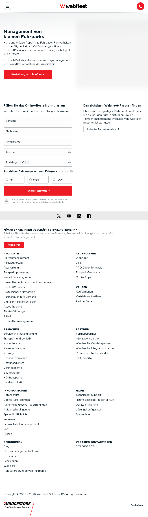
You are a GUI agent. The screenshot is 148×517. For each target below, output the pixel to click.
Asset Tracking (13, 306)
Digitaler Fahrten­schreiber (20, 301)
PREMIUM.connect (15, 287)
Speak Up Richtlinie (15, 414)
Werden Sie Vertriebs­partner (93, 343)
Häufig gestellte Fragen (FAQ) (95, 399)
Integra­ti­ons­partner (88, 338)
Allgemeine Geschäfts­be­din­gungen (25, 404)
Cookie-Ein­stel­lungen (17, 399)
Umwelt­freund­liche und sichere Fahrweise (29, 282)
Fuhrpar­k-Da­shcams (88, 272)
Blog (6, 446)
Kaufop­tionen (84, 291)
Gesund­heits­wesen (15, 358)
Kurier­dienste (12, 343)
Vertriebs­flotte (13, 367)
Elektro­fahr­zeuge (14, 311)
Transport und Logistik (17, 338)
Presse (8, 433)
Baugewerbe (12, 372)
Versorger (10, 353)
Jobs (7, 429)
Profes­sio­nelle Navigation (19, 292)
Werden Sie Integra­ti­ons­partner (95, 348)
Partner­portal (84, 358)
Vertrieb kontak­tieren (89, 296)
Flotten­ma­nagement (16, 257)
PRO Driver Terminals (89, 267)
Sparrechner (83, 414)
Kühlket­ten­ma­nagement (19, 321)
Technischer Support (88, 394)
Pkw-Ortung (11, 267)
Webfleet (82, 257)
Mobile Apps (83, 277)
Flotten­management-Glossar (21, 451)
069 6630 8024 (85, 446)
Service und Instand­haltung (20, 333)
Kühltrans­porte (13, 377)
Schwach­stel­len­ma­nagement (21, 424)
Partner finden (84, 301)
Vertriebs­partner (86, 333)
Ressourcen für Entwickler (92, 353)
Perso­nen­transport (15, 348)
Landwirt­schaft (13, 382)
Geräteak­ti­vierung (87, 404)
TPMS (7, 316)
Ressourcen (11, 456)
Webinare (10, 465)
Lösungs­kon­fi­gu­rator (88, 409)
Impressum (10, 419)
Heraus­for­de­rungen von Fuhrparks (25, 470)
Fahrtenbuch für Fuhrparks (20, 296)
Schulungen (11, 461)
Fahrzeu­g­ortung (13, 262)
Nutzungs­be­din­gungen (17, 409)
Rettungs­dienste (14, 363)
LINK (79, 262)
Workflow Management (18, 277)
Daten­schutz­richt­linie (53, 202)
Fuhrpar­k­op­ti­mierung (16, 272)
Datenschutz (11, 394)
